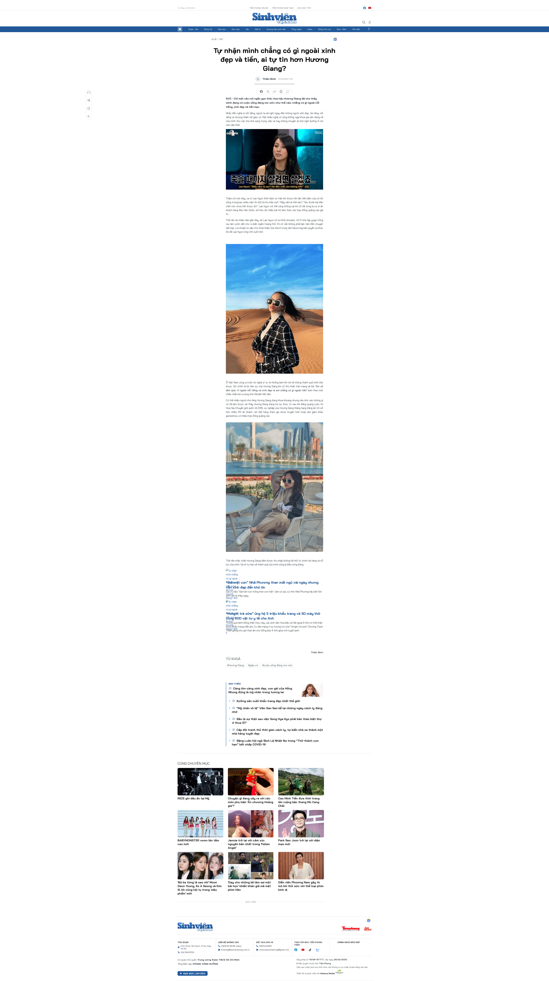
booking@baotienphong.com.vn (235, 949)
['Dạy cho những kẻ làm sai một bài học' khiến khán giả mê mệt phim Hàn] (251, 865)
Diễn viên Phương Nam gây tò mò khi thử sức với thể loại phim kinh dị (301, 885)
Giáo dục (222, 29)
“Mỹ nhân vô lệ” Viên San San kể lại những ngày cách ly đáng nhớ (277, 710)
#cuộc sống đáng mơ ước (277, 665)
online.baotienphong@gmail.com (274, 949)
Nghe (89, 92)
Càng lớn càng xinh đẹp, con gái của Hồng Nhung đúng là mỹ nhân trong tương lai (260, 690)
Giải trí (258, 29)
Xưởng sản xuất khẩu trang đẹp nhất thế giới (268, 701)
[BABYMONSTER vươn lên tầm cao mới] (200, 823)
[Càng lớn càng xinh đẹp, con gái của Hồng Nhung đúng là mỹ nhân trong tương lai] (311, 690)
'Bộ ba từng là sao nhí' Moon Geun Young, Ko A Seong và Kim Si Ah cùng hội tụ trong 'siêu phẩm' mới (200, 887)
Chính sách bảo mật (349, 942)
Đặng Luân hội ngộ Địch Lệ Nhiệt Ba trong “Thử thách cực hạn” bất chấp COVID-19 (275, 742)
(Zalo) (238, 946)
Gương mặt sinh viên (276, 29)
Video (309, 29)
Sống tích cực (324, 29)
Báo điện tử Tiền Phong (274, 18)
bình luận (288, 92)
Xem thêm (369, 29)
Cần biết (356, 29)
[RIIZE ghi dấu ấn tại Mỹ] (200, 781)
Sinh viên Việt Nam (195, 927)
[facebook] (364, 8)
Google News (335, 39)
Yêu (247, 29)
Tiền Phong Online (258, 8)
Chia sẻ (89, 100)
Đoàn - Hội (193, 29)
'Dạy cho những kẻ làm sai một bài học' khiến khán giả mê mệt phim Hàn (249, 885)
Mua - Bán (341, 29)
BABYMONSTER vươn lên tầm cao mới (198, 842)
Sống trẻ (208, 29)
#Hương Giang (235, 665)
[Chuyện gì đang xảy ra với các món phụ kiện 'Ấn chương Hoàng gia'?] (251, 781)
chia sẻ (261, 92)
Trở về (89, 116)
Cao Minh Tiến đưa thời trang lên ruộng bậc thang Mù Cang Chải (299, 802)
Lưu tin (89, 108)
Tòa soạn (183, 942)
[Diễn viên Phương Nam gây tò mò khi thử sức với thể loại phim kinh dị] (301, 865)
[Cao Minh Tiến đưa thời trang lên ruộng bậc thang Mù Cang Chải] (301, 781)
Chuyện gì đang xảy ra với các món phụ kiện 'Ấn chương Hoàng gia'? (250, 802)
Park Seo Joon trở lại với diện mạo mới (299, 842)
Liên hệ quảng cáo (228, 942)
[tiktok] (311, 950)
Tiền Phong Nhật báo (283, 8)
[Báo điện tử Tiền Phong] (351, 929)
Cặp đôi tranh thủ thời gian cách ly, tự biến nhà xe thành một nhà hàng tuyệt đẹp (277, 731)
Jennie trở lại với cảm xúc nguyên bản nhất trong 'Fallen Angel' (249, 844)
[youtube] (369, 8)
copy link (274, 92)
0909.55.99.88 (228, 946)
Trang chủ (180, 29)
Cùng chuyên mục (194, 763)
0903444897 (265, 946)
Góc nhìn (236, 29)
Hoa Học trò (304, 8)
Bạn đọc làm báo (194, 973)
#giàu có (253, 665)
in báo (281, 92)
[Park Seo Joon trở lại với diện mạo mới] (301, 823)
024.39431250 (187, 952)
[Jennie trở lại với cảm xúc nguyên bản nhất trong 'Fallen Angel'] (251, 823)
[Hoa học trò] (367, 929)
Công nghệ (296, 29)
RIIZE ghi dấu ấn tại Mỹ (193, 798)
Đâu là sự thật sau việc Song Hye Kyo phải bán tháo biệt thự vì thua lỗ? (277, 720)
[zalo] (319, 949)
